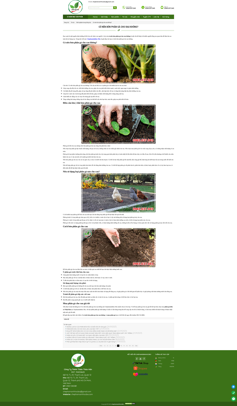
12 (126, 345)
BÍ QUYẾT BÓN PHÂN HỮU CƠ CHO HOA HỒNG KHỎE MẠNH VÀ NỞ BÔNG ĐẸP (92, 331)
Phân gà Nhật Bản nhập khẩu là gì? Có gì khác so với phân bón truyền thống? (91, 342)
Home (95, 17)
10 (121, 345)
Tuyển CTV (147, 17)
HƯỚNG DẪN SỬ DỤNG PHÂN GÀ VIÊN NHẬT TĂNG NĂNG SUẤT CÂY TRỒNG (91, 337)
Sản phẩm (115, 17)
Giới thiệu (104, 17)
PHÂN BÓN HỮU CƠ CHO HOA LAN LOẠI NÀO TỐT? (83, 329)
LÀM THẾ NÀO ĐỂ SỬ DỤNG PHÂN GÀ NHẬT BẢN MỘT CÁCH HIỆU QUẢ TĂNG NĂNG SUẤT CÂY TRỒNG (99, 333)
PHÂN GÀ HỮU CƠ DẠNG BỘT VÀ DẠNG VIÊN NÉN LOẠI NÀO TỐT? (88, 335)
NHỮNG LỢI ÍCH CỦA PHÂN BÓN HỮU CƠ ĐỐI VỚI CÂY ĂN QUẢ (86, 327)
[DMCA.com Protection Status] (130, 404)
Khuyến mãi (135, 17)
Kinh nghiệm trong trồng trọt (83, 22)
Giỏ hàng (165, 17)
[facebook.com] (144, 359)
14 (132, 345)
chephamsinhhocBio (117, 404)
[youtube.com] (140, 359)
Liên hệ (156, 17)
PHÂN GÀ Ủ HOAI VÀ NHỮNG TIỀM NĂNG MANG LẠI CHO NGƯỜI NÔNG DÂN (91, 339)
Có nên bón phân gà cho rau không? (102, 22)
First (101, 345)
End (136, 345)
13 (129, 345)
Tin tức (124, 17)
